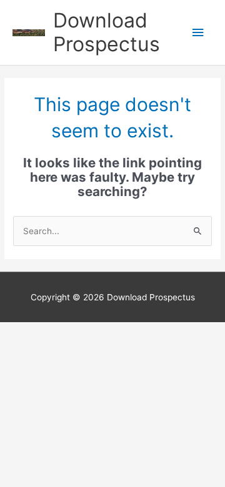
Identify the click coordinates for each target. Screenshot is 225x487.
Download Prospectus (106, 32)
